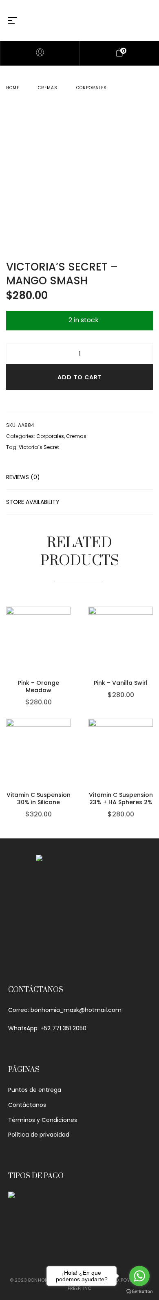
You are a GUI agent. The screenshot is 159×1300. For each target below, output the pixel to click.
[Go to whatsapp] (139, 1276)
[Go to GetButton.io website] (139, 1291)
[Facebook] (59, 958)
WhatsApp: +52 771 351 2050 (47, 1028)
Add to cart (79, 377)
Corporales (91, 88)
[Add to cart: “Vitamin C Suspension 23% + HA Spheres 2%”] (151, 748)
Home (12, 88)
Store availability (33, 502)
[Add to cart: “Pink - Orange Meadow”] (68, 636)
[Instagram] (100, 958)
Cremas (47, 88)
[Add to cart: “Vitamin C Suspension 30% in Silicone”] (68, 748)
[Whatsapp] (79, 958)
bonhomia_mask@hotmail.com (76, 1010)
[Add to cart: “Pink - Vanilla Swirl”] (151, 636)
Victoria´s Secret (39, 447)
